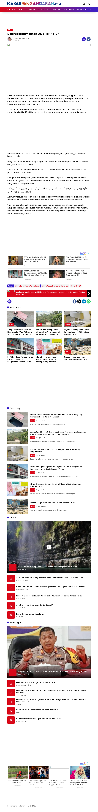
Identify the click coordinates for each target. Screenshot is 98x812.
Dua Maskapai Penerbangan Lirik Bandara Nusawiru (38, 719)
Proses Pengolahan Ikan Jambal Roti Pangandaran (75, 358)
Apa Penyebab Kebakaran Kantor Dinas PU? (35, 605)
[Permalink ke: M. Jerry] (10, 39)
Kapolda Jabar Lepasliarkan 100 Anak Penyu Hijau (38, 710)
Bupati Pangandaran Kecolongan (31, 614)
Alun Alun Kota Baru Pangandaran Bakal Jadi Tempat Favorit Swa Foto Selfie (49, 578)
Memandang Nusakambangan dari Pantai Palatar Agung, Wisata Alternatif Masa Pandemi (51, 691)
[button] (83, 3)
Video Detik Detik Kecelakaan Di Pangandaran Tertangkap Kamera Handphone (50, 587)
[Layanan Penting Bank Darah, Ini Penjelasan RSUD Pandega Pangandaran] (77, 319)
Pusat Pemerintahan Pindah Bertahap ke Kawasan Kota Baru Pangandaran (49, 596)
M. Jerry (15, 38)
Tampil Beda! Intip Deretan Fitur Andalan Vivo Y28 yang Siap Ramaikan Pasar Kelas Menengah (19, 332)
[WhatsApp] (89, 301)
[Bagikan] (89, 39)
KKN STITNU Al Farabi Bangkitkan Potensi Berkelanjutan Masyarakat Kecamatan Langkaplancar (51, 700)
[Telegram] (84, 301)
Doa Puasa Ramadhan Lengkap (56, 286)
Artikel (10, 30)
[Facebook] (75, 301)
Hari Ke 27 (77, 286)
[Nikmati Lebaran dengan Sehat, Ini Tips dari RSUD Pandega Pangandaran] (49, 346)
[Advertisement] (50, 20)
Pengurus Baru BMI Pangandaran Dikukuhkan (35, 682)
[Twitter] (79, 301)
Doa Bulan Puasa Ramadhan (27, 286)
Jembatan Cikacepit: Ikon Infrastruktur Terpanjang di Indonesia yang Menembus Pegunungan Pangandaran (48, 332)
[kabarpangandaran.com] (34, 3)
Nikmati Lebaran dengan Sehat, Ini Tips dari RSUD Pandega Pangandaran (46, 359)
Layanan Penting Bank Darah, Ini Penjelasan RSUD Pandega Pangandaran (77, 332)
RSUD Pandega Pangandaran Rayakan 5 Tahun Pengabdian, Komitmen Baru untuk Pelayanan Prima (20, 359)
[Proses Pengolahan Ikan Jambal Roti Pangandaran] (77, 346)
